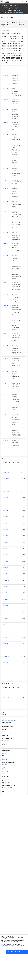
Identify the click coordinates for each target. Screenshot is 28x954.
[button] (26, 935)
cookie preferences (5, 945)
